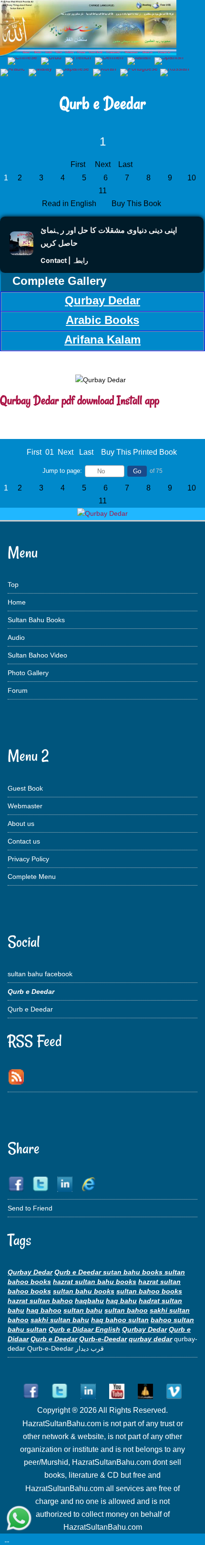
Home (17, 602)
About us (21, 823)
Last (125, 164)
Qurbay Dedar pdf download (57, 400)
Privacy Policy (28, 859)
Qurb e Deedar (30, 1009)
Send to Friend (30, 1208)
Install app (138, 400)
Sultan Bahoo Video (37, 655)
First (78, 164)
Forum (18, 690)
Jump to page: (62, 470)
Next (103, 164)
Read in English (70, 203)
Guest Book (25, 788)
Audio (16, 637)
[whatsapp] (19, 1519)
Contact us (24, 841)
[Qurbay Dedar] (102, 513)
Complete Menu (32, 876)
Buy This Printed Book (139, 452)
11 (103, 191)
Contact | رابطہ (64, 260)
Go (137, 471)
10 (192, 178)
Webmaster (25, 806)
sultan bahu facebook (40, 974)
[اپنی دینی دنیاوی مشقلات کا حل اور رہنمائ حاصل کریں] (21, 253)
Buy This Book (137, 203)
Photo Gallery (28, 673)
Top (13, 584)
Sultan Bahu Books (36, 620)
